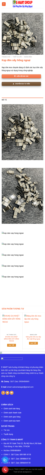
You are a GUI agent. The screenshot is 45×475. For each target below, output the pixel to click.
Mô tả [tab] (4, 100)
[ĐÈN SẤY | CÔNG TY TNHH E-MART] (22, 4)
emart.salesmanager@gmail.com (20, 387)
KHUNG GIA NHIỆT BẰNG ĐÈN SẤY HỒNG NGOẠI (11, 339)
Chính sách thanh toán (12, 413)
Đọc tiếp (11, 345)
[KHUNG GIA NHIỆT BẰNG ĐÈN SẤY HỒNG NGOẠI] (11, 323)
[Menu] (4, 4)
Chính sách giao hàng (12, 417)
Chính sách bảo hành (12, 421)
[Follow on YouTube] (12, 393)
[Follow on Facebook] (3, 393)
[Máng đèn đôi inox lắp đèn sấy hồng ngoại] (33, 323)
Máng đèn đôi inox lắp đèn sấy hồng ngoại (33, 338)
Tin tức (7, 430)
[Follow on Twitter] (7, 393)
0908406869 (15, 450)
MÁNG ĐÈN (28, 57)
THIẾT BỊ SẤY (17, 57)
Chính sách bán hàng (12, 409)
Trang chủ (6, 57)
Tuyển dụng (8, 434)
